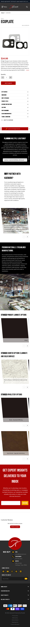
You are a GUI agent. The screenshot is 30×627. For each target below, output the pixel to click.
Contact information (15, 624)
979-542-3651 (18, 558)
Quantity (3, 74)
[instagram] (12, 571)
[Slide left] (1, 128)
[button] (4, 6)
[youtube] (7, 571)
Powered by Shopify (20, 613)
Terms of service (15, 620)
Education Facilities (5, 591)
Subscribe (25, 503)
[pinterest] (16, 571)
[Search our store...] (26, 6)
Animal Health (4, 586)
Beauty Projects (4, 595)
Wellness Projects (5, 599)
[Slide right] (29, 128)
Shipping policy (15, 622)
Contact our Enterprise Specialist (14, 160)
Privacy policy (15, 615)
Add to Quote (8, 83)
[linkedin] (20, 571)
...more (27, 70)
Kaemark (12, 613)
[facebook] (3, 571)
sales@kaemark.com (20, 554)
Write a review (15, 527)
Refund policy (15, 617)
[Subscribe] (26, 579)
